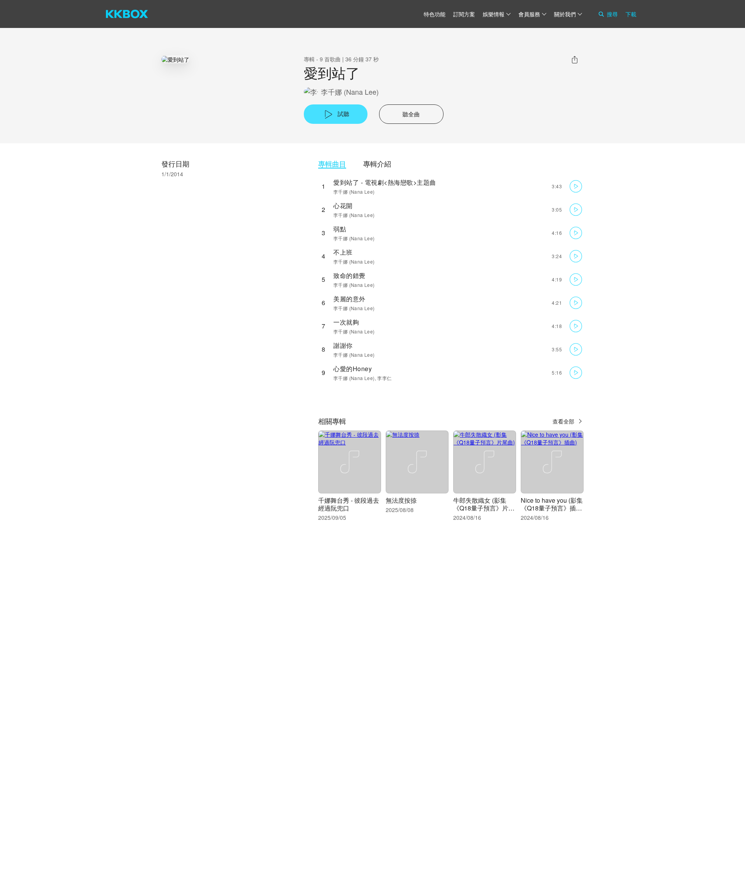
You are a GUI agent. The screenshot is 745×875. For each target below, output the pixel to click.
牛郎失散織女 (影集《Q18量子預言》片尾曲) (484, 508)
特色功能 (434, 14)
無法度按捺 (401, 500)
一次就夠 (346, 322)
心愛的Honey (352, 368)
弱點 (339, 228)
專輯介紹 (377, 163)
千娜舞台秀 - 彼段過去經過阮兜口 (348, 504)
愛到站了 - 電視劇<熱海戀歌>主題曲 (384, 182)
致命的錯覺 (349, 275)
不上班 (343, 252)
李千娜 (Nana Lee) (350, 92)
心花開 (343, 205)
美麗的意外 (349, 298)
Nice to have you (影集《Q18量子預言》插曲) (552, 508)
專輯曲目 (332, 163)
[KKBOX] (127, 14)
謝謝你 (343, 345)
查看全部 (563, 421)
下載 (630, 14)
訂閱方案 (464, 14)
